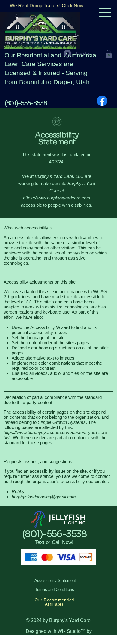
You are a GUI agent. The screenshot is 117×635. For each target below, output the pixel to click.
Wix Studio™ (72, 631)
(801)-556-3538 (26, 103)
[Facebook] (102, 101)
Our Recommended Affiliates (54, 602)
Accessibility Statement (55, 581)
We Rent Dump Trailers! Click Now (47, 5)
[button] (108, 54)
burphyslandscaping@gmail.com (44, 496)
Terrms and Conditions (54, 590)
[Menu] (105, 13)
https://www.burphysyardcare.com (56, 197)
